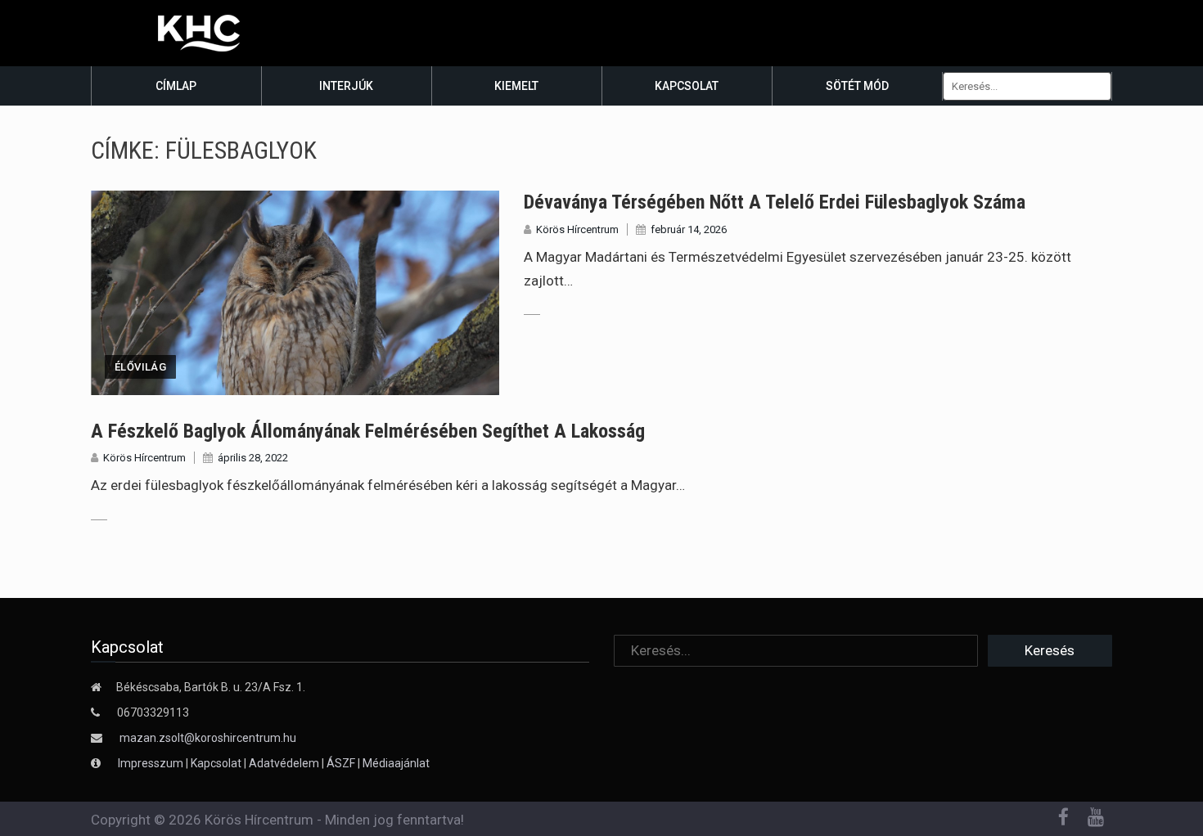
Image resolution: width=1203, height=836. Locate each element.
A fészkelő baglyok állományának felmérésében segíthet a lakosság (368, 431)
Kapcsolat (687, 85)
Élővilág (140, 367)
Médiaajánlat (396, 763)
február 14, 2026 (689, 229)
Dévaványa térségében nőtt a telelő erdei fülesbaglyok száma (774, 202)
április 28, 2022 (253, 458)
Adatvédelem (284, 763)
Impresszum (152, 763)
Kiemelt (516, 85)
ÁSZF (341, 763)
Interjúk (346, 85)
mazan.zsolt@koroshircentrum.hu (207, 737)
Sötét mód (857, 85)
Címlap (175, 85)
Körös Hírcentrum (577, 229)
